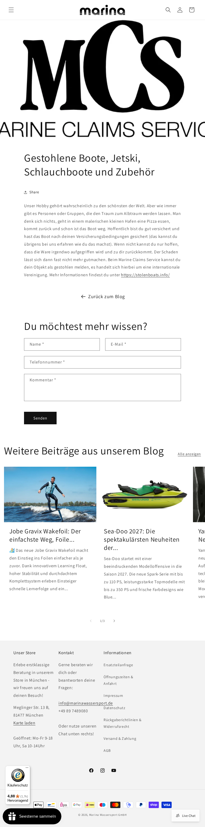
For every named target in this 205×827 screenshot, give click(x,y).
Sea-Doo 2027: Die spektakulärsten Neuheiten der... (142, 539)
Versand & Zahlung (120, 738)
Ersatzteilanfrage (118, 664)
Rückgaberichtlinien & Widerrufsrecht (122, 723)
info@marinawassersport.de (85, 703)
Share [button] (34, 192)
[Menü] (27, 769)
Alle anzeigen (189, 454)
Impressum (113, 695)
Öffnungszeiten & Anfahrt (118, 680)
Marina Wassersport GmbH (108, 815)
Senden (40, 418)
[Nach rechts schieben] (114, 621)
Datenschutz (114, 707)
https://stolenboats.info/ (145, 275)
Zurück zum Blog (106, 296)
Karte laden (24, 723)
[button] (11, 10)
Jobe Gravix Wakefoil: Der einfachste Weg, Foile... (45, 535)
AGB (107, 750)
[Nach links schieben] (91, 621)
